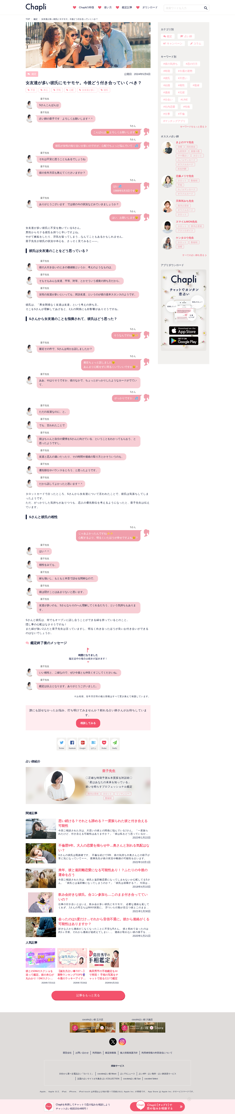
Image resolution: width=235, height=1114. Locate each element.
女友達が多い (88, 90)
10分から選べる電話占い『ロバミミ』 (76, 1074)
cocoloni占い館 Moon (106, 1074)
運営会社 (67, 1052)
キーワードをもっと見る (192, 127)
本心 (46, 90)
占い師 (188, 36)
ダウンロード (150, 7)
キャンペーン (174, 43)
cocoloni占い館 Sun (132, 1079)
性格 (187, 106)
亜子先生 (108, 771)
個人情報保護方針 (129, 1052)
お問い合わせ (82, 1052)
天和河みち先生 (185, 200)
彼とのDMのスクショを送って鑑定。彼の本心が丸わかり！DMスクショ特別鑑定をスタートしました (40, 978)
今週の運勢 (186, 70)
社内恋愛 (170, 106)
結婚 (167, 85)
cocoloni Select (151, 1079)
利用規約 (97, 1052)
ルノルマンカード (186, 160)
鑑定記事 (127, 7)
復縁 (196, 85)
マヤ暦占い (183, 155)
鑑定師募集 (110, 1052)
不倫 (182, 113)
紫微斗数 (195, 151)
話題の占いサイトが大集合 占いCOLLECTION (98, 1079)
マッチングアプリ (175, 121)
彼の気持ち (171, 63)
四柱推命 (191, 147)
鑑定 (33, 74)
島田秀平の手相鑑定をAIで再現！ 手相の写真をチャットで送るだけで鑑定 (103, 975)
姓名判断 (182, 169)
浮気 (58, 90)
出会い (169, 99)
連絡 (167, 92)
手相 (180, 185)
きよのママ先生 (185, 142)
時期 (167, 70)
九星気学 (182, 151)
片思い (183, 78)
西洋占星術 (93, 793)
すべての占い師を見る (193, 255)
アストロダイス (185, 230)
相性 (182, 85)
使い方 (108, 7)
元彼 (182, 92)
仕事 (167, 113)
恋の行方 (192, 63)
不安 (33, 90)
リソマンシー (122, 793)
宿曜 (180, 147)
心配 (71, 90)
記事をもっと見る (88, 995)
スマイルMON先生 (186, 221)
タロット (107, 793)
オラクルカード (185, 164)
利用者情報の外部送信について (157, 1052)
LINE (185, 99)
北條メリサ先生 (185, 176)
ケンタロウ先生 (185, 237)
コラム (197, 43)
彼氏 (106, 90)
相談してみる (88, 723)
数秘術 (108, 798)
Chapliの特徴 (86, 7)
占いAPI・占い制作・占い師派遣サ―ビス (157, 1074)
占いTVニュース (127, 1074)
